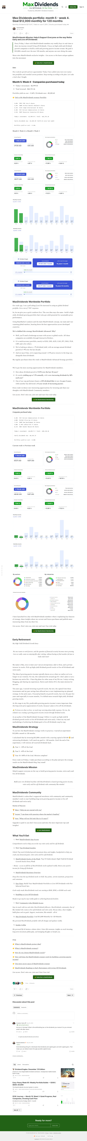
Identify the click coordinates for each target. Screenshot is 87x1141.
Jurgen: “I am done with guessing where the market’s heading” (37, 814)
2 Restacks (31, 983)
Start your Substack (40, 1136)
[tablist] (20, 1007)
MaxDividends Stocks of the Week (28, 859)
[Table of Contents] (2, 570)
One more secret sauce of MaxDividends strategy (32, 964)
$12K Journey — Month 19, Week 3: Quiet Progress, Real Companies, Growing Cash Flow (34, 1097)
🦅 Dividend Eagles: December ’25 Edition (29, 1069)
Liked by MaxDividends (23, 1025)
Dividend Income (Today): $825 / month (24, 1101)
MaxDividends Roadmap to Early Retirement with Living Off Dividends (40, 968)
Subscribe (73, 7)
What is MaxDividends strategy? (26, 948)
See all (16, 1110)
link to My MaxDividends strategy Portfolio (30, 97)
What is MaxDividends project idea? (28, 944)
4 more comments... (18, 1056)
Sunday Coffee (21, 925)
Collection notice (57, 1133)
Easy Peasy (19, 883)
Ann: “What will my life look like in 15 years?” (31, 818)
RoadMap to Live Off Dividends (27, 894)
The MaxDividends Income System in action (25, 1087)
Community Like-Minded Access (31, 903)
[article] (43, 1073)
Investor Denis (20, 1023)
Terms (50, 1133)
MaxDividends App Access (29, 839)
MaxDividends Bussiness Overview (28, 872)
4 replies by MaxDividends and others (28, 1037)
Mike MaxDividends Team (25, 1089)
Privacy (47, 1133)
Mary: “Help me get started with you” (28, 810)
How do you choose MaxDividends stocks (30, 952)
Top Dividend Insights (28, 848)
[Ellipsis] (73, 1023)
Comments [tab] (17, 1007)
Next (69, 995)
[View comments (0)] (29, 1078)
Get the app (50, 1136)
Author (18, 1044)
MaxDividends (20, 27)
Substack (36, 1139)
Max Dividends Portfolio (24, 916)
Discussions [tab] (25, 1064)
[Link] (10, 38)
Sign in (82, 7)
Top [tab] (15, 1064)
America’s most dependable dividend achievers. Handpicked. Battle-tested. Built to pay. (34, 1072)
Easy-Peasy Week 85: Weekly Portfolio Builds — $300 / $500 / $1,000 (34, 1084)
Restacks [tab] (23, 1007)
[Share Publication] (66, 7)
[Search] (62, 7)
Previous (19, 995)
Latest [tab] (19, 1064)
